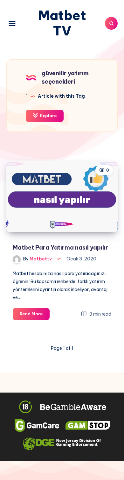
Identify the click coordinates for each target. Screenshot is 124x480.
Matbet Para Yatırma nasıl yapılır (60, 247)
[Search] (111, 23)
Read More (35, 315)
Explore (48, 115)
